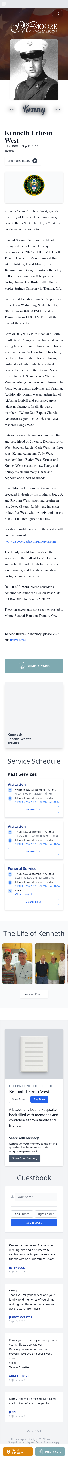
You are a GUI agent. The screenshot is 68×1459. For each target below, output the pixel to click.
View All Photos (34, 994)
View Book (18, 1099)
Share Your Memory (24, 1158)
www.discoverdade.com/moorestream (30, 541)
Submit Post (34, 1222)
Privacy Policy (23, 1442)
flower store (18, 639)
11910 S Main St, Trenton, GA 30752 (37, 802)
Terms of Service (44, 1442)
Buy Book (39, 1099)
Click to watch (24, 894)
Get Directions (33, 809)
